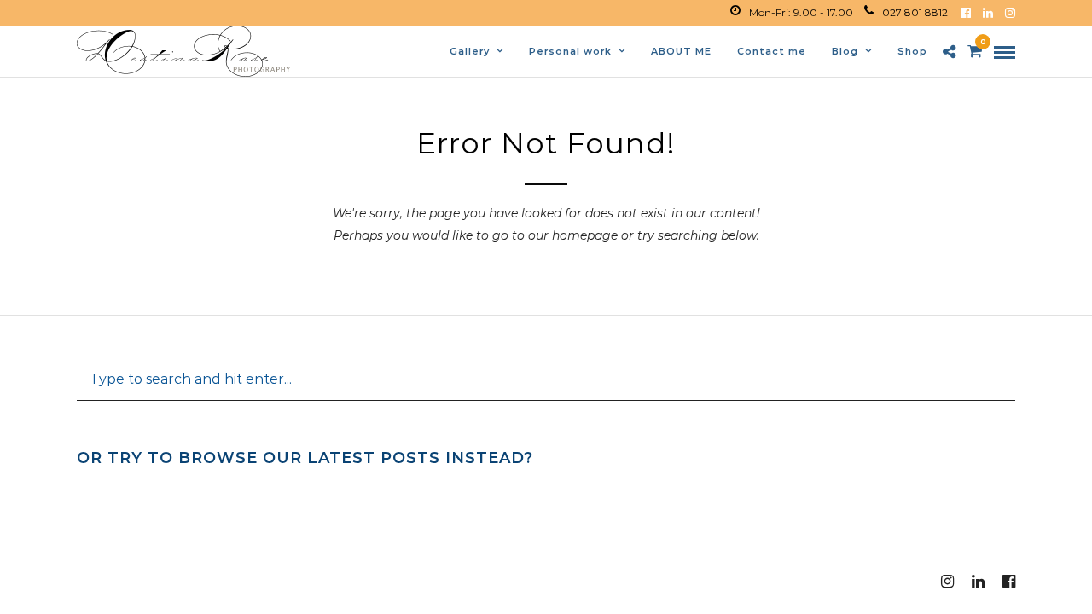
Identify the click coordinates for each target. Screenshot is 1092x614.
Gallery (470, 51)
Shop (912, 51)
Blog (845, 51)
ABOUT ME (681, 51)
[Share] (949, 53)
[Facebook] (966, 13)
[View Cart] (974, 52)
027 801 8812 (915, 12)
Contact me (771, 51)
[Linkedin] (988, 13)
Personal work (570, 51)
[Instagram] (1010, 13)
